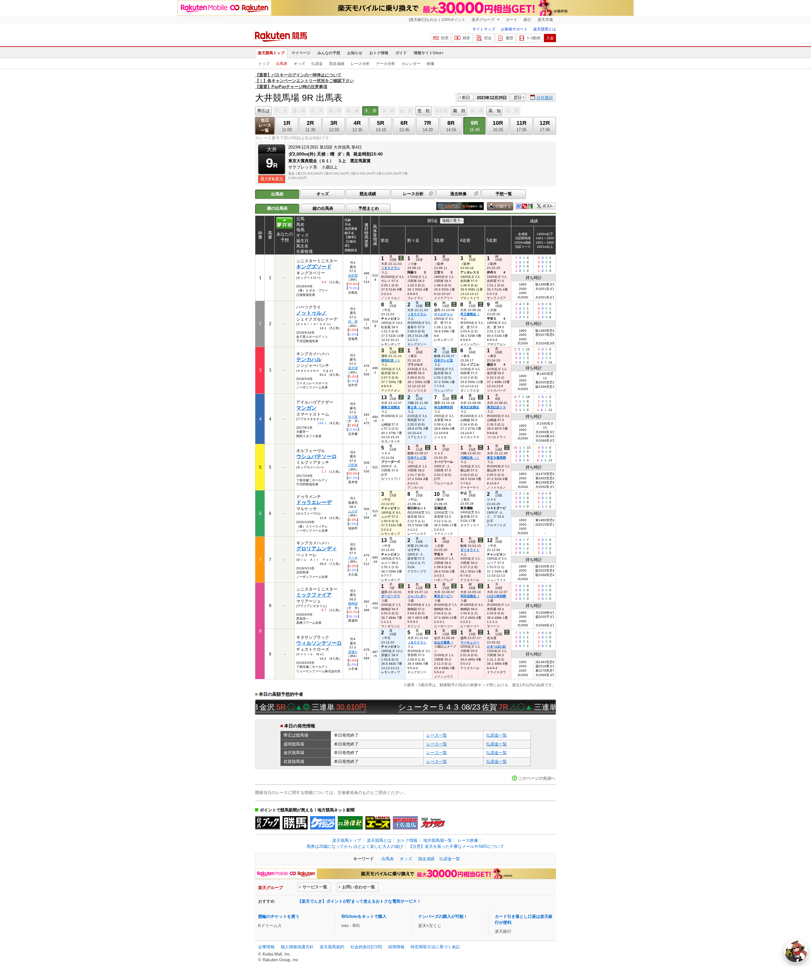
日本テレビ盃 (443, 360)
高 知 (495, 110)
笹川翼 (353, 417)
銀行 (527, 19)
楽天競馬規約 (332, 946)
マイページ (300, 53)
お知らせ (354, 53)
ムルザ (353, 511)
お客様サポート (514, 29)
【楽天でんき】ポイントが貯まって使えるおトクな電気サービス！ (359, 901)
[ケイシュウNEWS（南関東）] (322, 822)
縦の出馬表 (323, 208)
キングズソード (314, 266)
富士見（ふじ (416, 407)
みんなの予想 (328, 53)
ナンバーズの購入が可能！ (443, 916)
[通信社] (350, 822)
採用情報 (396, 946)
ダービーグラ (390, 596)
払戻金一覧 (496, 735)
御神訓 (353, 603)
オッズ (299, 63)
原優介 (353, 652)
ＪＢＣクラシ (390, 268)
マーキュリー (469, 642)
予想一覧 (503, 193)
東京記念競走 (469, 407)
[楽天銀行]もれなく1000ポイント (437, 19)
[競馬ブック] (267, 822)
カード (511, 19)
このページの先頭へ (536, 778)
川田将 (353, 465)
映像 (430, 63)
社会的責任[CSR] (366, 946)
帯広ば (263, 110)
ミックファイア (314, 595)
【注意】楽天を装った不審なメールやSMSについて (456, 846)
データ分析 (385, 63)
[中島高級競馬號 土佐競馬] (405, 822)
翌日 (518, 97)
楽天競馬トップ (271, 53)
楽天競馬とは (544, 29)
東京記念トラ (496, 407)
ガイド (401, 53)
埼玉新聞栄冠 (443, 407)
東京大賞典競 (496, 457)
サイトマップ (483, 29)
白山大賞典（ (443, 642)
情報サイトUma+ (429, 53)
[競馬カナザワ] (432, 822)
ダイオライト (469, 550)
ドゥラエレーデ (314, 502)
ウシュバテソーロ (316, 456)
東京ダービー (443, 596)
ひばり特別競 (496, 596)
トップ (264, 63)
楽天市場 (545, 19)
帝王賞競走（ (469, 314)
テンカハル (309, 359)
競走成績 (336, 63)
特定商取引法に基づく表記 (435, 946)
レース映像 (467, 840)
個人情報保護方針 (297, 946)
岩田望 (353, 275)
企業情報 (266, 946)
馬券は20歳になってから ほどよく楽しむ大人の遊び (355, 846)
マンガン (306, 408)
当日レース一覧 (265, 125)
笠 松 (424, 110)
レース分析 (360, 63)
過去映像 (458, 193)
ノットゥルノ (311, 313)
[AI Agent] (795, 950)
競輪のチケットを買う (278, 916)
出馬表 (281, 63)
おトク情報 (378, 53)
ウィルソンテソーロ (319, 643)
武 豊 (353, 321)
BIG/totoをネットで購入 (364, 916)
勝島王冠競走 (390, 407)
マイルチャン (443, 314)
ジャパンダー (416, 596)
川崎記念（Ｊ (469, 457)
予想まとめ (368, 208)
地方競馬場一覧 (437, 840)
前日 (466, 97)
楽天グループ (483, 19)
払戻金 (317, 63)
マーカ (353, 557)
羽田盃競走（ (469, 596)
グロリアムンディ (316, 548)
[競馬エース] (377, 822)
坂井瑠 (353, 368)
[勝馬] (295, 822)
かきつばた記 (496, 646)
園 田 (459, 110)
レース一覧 (436, 735)
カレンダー (410, 63)
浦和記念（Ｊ (390, 360)
